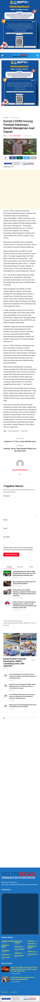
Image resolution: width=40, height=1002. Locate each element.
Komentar (7, 496)
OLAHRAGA (31, 943)
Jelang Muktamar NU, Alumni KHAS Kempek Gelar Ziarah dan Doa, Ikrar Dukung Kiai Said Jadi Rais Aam (24, 573)
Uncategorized (32, 954)
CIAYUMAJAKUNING (15, 117)
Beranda (5, 117)
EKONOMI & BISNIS (5, 946)
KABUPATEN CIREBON (18, 942)
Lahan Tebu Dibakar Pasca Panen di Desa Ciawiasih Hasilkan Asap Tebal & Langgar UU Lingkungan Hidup (22, 676)
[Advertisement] (20, 189)
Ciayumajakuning (13, 431)
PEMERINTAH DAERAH (31, 946)
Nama (5, 520)
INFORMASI (5, 955)
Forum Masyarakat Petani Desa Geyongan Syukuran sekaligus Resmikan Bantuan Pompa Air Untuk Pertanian (22, 696)
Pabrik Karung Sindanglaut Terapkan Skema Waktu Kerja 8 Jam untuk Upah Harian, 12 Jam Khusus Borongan (22, 686)
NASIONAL (30, 941)
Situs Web (6, 537)
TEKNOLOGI (31, 951)
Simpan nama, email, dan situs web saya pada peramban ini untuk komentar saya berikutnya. (18, 548)
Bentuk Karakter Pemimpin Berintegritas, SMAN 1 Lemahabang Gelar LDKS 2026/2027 (14, 662)
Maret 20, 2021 (28, 136)
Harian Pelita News (15, 136)
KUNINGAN (17, 953)
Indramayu (24, 431)
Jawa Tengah (5, 957)
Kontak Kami (14, 992)
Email (5, 528)
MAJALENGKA (18, 955)
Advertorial (4, 992)
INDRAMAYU (5, 951)
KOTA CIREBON (19, 949)
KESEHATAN (18, 947)
